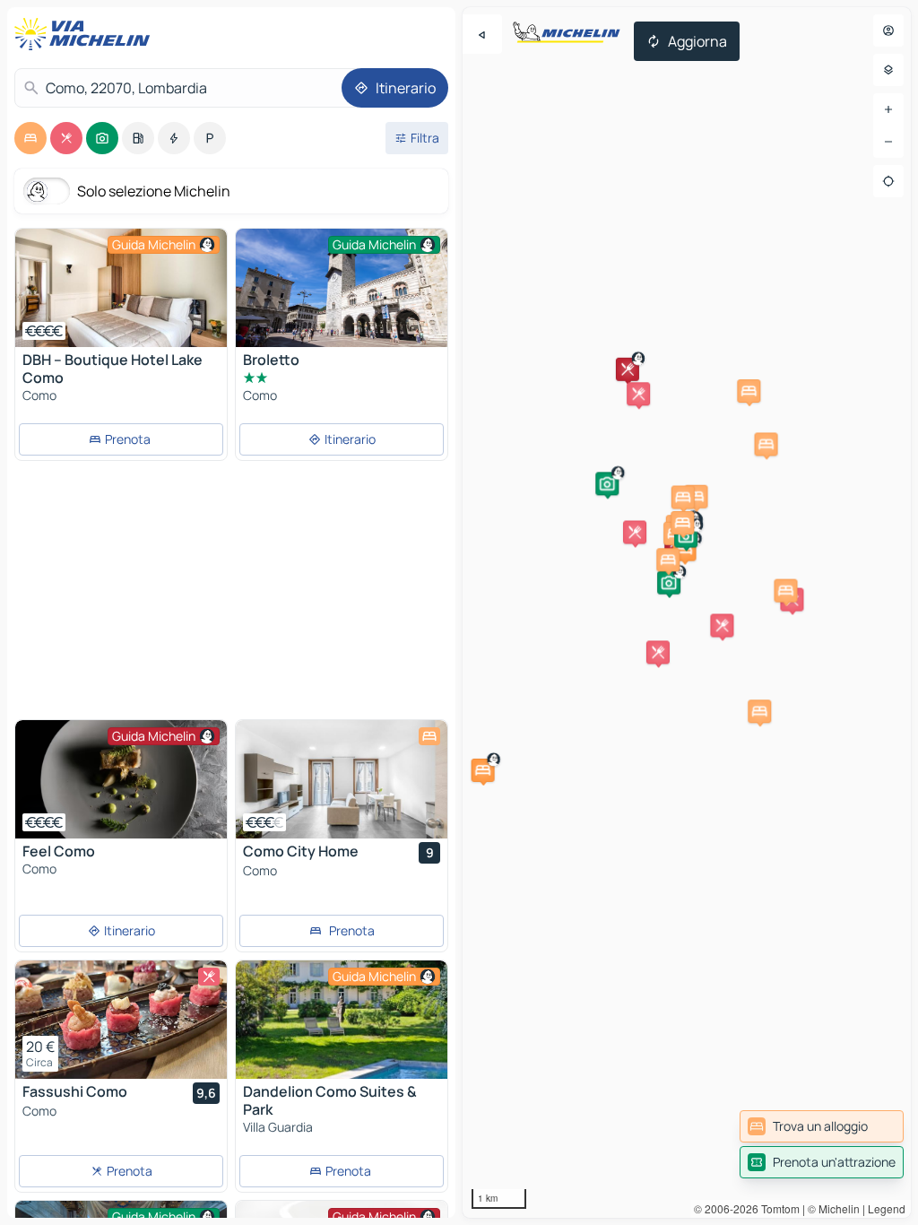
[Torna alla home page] (86, 34)
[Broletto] (341, 299)
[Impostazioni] (888, 70)
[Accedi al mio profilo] (888, 30)
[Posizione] (888, 181)
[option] (30, 138)
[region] (687, 612)
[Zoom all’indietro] (888, 142)
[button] (634, 531)
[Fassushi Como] (121, 1019)
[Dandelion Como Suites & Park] (341, 1019)
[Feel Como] (121, 779)
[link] (822, 1126)
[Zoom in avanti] (888, 109)
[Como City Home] (341, 779)
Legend (886, 1208)
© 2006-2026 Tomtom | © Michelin (777, 1208)
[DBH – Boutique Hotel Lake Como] (121, 288)
